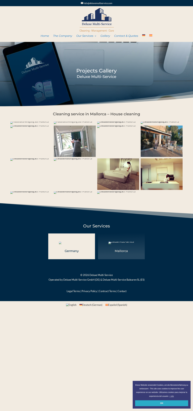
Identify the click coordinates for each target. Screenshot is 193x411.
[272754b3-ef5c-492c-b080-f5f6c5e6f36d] (29, 124)
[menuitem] (143, 38)
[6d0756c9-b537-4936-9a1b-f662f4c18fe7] (73, 124)
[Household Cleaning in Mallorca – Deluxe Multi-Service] (162, 124)
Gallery (105, 36)
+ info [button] (171, 396)
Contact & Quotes (126, 36)
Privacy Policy (89, 291)
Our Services (84, 36)
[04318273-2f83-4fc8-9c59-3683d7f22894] (118, 127)
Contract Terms (107, 291)
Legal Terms (73, 291)
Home (45, 36)
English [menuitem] (72, 304)
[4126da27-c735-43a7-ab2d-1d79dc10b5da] (118, 124)
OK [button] (161, 403)
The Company (62, 36)
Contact (122, 291)
